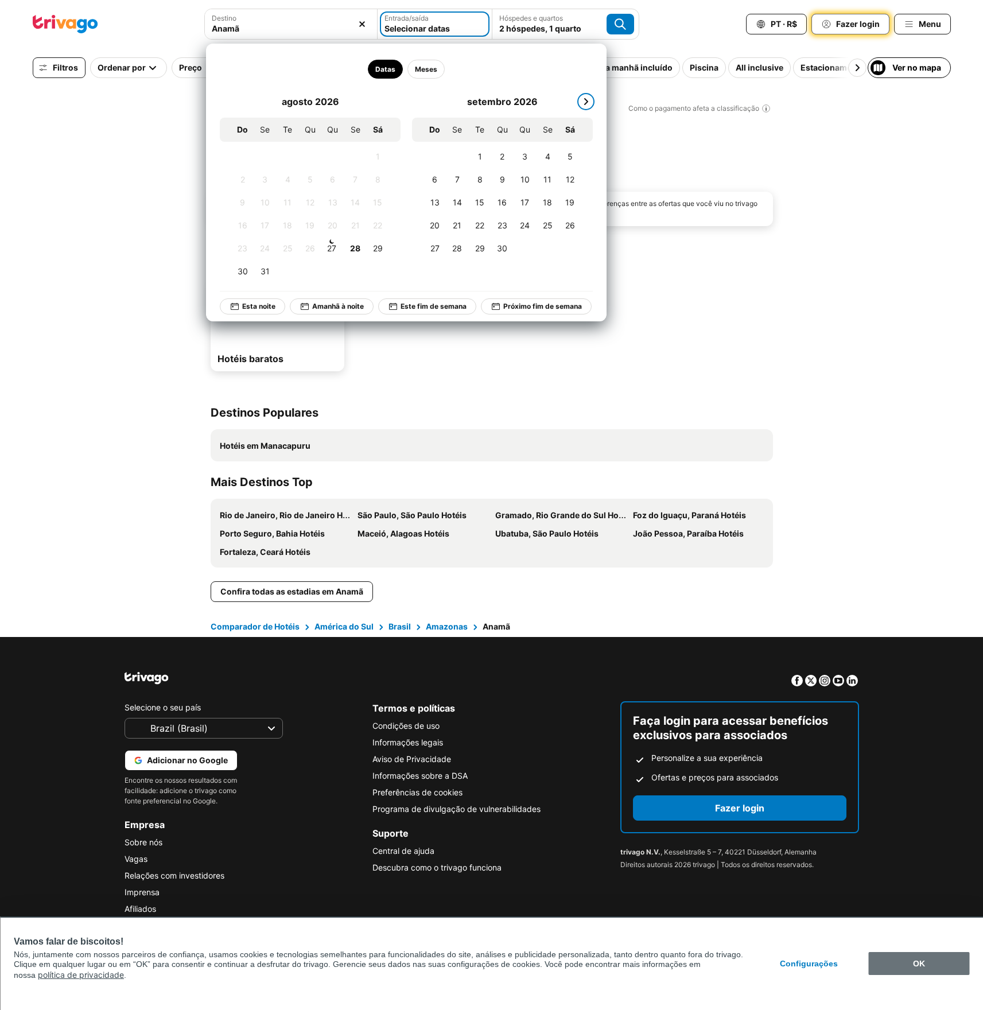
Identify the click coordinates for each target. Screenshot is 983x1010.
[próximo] (586, 101)
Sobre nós (143, 842)
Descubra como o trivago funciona (437, 867)
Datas (385, 69)
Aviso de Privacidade (411, 759)
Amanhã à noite (338, 306)
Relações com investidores (174, 875)
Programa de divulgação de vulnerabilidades (456, 809)
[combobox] (291, 28)
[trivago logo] (65, 24)
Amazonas (447, 626)
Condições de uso (406, 726)
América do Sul (344, 626)
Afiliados (140, 909)
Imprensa (142, 892)
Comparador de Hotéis (255, 626)
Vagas (136, 859)
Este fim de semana (434, 306)
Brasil (399, 626)
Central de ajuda (403, 851)
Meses (426, 69)
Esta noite (258, 306)
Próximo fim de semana (542, 306)
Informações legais (407, 742)
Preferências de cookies (417, 792)
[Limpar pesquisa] (362, 24)
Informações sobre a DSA (420, 775)
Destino (224, 18)
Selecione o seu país (163, 707)
